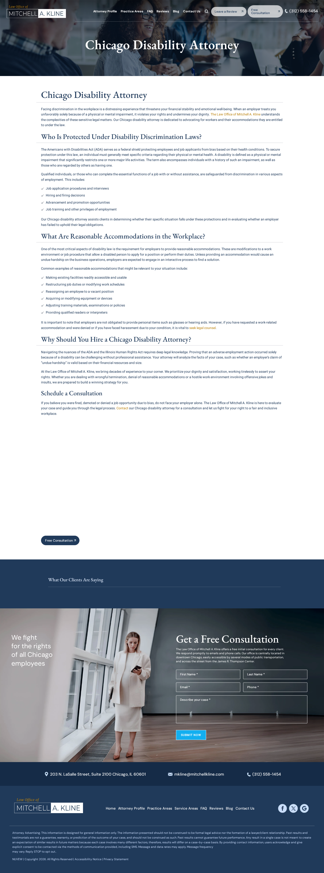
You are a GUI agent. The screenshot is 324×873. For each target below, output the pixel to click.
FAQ (150, 11)
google (304, 808)
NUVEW (17, 859)
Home (111, 808)
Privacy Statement (116, 859)
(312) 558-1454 (303, 11)
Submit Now (191, 735)
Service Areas (186, 808)
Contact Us (191, 11)
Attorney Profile (105, 11)
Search (206, 11)
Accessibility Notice (88, 859)
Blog (176, 11)
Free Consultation (260, 11)
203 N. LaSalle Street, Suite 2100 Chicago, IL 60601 (98, 774)
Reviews (163, 11)
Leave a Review (226, 12)
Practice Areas (132, 11)
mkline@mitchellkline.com (199, 774)
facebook (282, 808)
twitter (293, 808)
